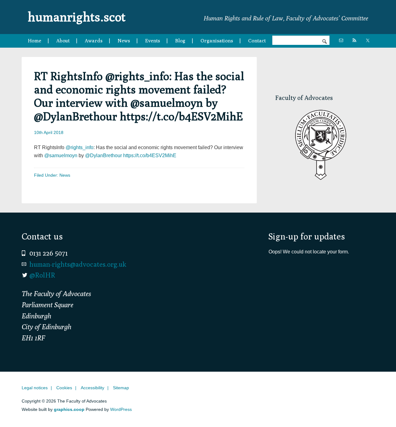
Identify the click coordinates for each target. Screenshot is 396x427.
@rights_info (79, 147)
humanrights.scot (77, 16)
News (64, 175)
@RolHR (42, 275)
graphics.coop (69, 409)
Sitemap (121, 387)
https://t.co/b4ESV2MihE (149, 155)
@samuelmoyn (60, 155)
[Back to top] (378, 409)
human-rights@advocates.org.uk (77, 264)
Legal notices (35, 387)
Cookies (64, 387)
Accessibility (92, 387)
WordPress (121, 409)
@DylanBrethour (103, 155)
